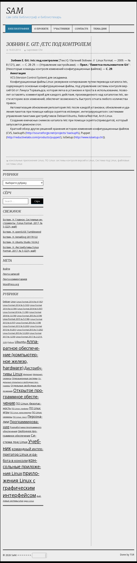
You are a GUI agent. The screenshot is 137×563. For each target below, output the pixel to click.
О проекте (41, 28)
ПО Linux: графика (20, 408)
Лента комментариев (15, 279)
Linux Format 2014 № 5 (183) (16, 305)
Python (11, 342)
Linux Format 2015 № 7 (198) (28, 322)
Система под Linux (105, 160)
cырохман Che (35, 49)
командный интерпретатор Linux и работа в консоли (23, 455)
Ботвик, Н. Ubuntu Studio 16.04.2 (21, 242)
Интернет (27, 374)
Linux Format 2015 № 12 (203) (16, 333)
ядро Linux (29, 501)
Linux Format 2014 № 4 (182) (29, 301)
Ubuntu (20, 342)
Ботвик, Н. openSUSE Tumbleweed (22, 231)
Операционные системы (25, 378)
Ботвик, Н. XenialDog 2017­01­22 (20, 236)
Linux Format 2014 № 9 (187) (29, 308)
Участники (62, 28)
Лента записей (11, 273)
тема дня (100, 28)
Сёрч (37, 201)
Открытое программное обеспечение (23, 396)
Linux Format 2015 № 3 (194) (29, 315)
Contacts (81, 28)
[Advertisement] (23, 529)
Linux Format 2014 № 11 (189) (16, 312)
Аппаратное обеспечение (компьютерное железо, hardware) (21, 354)
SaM (14, 11)
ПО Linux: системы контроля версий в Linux (69, 160)
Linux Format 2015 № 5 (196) (16, 319)
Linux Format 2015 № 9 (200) (16, 326)
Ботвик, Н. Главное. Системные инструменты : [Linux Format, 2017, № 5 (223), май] (23, 223)
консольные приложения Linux (26, 160)
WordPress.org (11, 284)
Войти (6, 268)
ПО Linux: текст (20, 417)
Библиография (18, 28)
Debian (6, 301)
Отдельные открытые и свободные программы (22, 382)
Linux (13, 301)
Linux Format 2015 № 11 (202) (30, 329)
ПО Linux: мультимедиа (20, 412)
